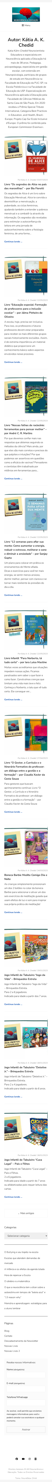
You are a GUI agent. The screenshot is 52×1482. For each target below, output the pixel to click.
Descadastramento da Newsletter (21, 1341)
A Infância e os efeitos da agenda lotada (24, 1269)
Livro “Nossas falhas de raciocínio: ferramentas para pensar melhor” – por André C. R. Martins (25, 429)
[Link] (35, 1458)
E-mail (16, 1383)
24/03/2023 (42, 870)
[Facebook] (17, 1458)
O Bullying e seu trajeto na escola (21, 1252)
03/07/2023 (42, 180)
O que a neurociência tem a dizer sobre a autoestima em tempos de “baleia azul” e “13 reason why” (24, 1292)
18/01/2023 (42, 1063)
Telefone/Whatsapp (17, 1397)
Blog (6, 1331)
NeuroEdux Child (29, 1478)
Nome (15, 1369)
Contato (8, 1336)
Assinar (26, 1429)
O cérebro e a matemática (17, 1281)
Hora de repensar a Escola (17, 1275)
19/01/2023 (42, 970)
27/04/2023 (42, 758)
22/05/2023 (42, 300)
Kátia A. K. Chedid (28, 180)
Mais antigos (26, 1213)
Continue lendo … (13, 241)
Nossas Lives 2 (12, 1351)
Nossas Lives (11, 1346)
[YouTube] (23, 1458)
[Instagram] (30, 1458)
